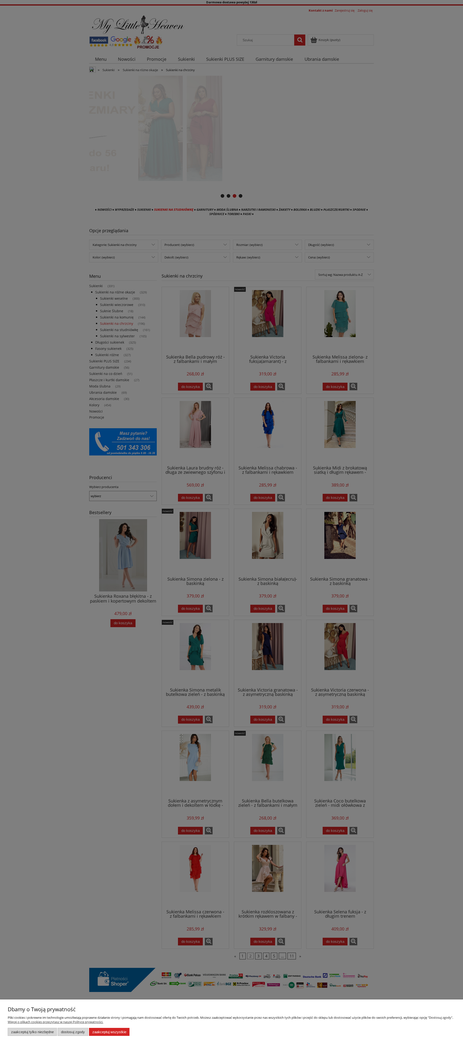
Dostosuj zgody (73, 1032)
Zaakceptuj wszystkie (109, 1032)
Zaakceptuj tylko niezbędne (32, 1032)
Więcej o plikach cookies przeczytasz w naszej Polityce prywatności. (55, 1022)
